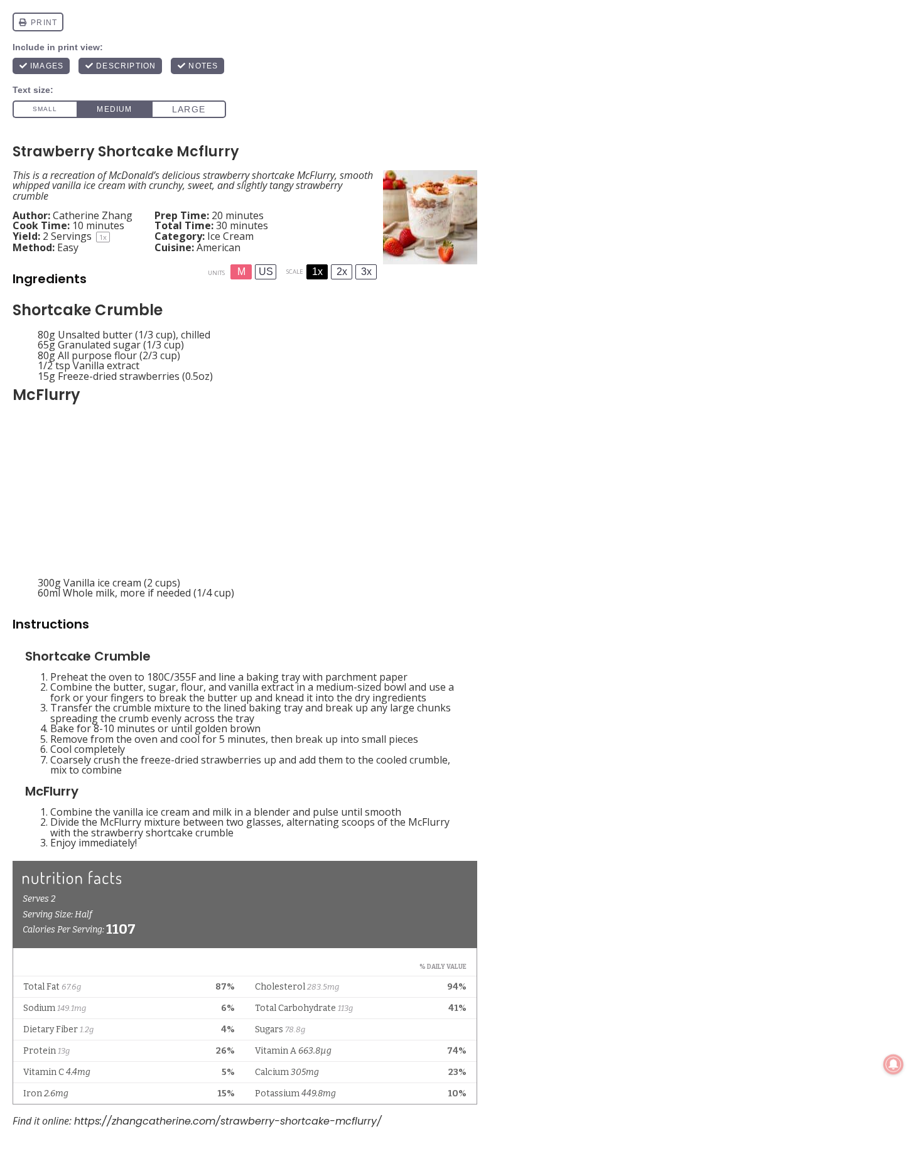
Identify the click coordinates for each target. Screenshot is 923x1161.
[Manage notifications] (893, 1064)
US (266, 271)
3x (366, 271)
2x (342, 271)
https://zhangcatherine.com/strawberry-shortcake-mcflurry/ (228, 1121)
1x (317, 271)
